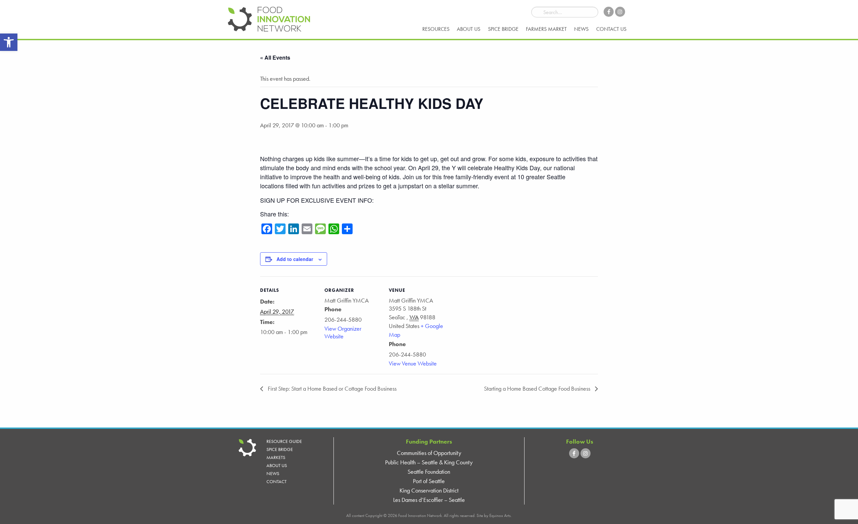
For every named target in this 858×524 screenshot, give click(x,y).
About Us (468, 28)
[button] (8, 42)
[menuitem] (436, 29)
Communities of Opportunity (429, 453)
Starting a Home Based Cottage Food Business (538, 388)
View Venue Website (413, 363)
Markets (275, 457)
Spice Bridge (503, 28)
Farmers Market (546, 28)
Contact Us (611, 28)
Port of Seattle (429, 481)
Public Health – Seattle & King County (429, 462)
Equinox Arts (500, 515)
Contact (276, 481)
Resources (435, 28)
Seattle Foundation (429, 471)
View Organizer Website (342, 332)
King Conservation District (429, 490)
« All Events (275, 57)
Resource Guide (284, 441)
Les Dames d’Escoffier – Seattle (429, 500)
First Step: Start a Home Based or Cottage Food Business (331, 388)
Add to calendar (295, 259)
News (581, 28)
